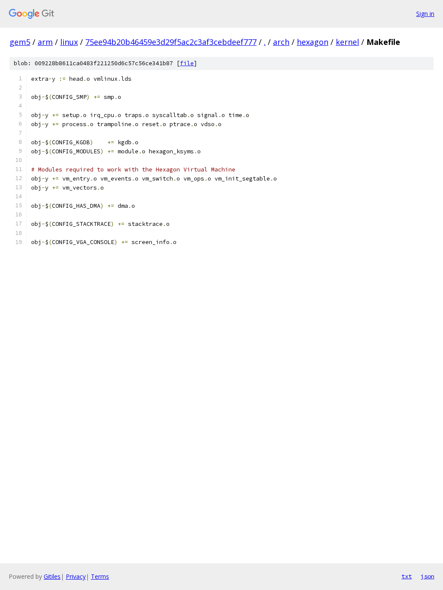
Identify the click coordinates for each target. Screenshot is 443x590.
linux (69, 42)
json (427, 576)
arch (281, 42)
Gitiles (52, 576)
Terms (100, 576)
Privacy (76, 576)
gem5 (20, 42)
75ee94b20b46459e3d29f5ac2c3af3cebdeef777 (171, 42)
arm (45, 42)
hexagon (312, 42)
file (187, 63)
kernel (347, 42)
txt (406, 576)
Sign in (425, 14)
